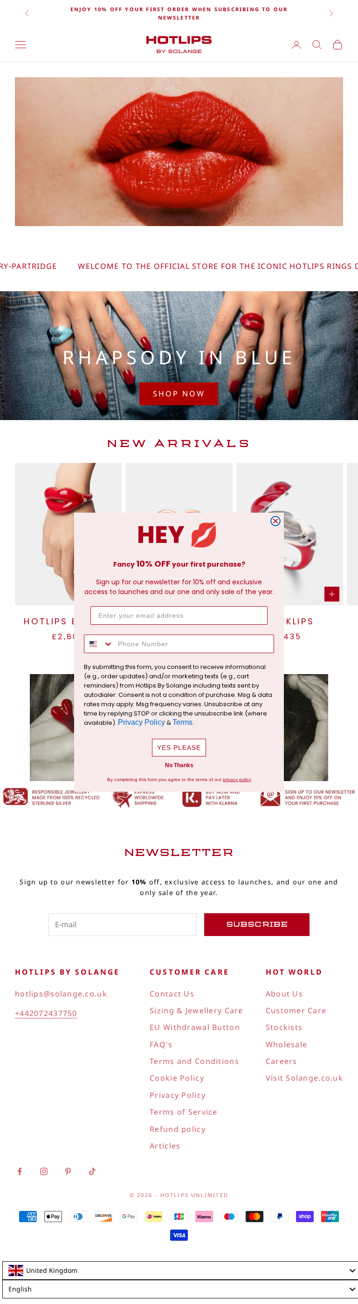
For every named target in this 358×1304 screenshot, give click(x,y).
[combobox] (98, 644)
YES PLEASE (179, 747)
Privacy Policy (141, 722)
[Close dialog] (275, 521)
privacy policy (237, 779)
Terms (182, 722)
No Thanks (179, 765)
